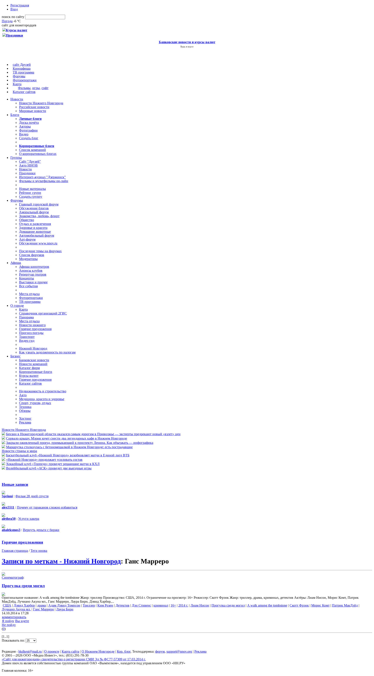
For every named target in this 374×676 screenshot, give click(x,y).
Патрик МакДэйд (345, 605)
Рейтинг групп (30, 192)
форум (160, 651)
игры (36, 88)
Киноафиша (22, 68)
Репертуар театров (32, 274)
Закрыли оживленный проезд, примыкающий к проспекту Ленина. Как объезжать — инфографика (79, 443)
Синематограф (12, 577)
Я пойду (8, 621)
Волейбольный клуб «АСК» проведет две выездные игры (49, 468)
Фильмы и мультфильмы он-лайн (43, 181)
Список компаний (32, 150)
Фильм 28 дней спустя (31, 496)
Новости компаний (33, 364)
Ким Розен (105, 605)
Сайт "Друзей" (30, 161)
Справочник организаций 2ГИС (43, 313)
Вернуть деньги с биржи (41, 530)
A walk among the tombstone (267, 605)
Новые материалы (32, 189)
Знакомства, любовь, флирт (39, 216)
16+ (173, 605)
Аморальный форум (34, 212)
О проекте (51, 651)
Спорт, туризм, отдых (35, 403)
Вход (14, 9)
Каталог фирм (29, 368)
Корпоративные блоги (35, 372)
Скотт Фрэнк (299, 605)
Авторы (25, 126)
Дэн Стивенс (141, 605)
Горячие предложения (35, 329)
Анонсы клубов (30, 270)
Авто (23, 395)
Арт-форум (27, 239)
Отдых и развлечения (35, 224)
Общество (26, 220)
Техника (25, 407)
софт (45, 88)
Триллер (89, 605)
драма (41, 605)
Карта (17, 84)
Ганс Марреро (43, 609)
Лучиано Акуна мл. (16, 609)
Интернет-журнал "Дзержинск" (42, 177)
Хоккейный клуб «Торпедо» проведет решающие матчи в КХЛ (53, 464)
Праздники (27, 173)
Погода (7, 21)
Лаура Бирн (64, 609)
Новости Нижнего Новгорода (41, 103)
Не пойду (9, 625)
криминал (160, 605)
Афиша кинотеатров (34, 266)
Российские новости (34, 107)
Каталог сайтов (24, 92)
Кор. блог (124, 651)
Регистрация (19, 5)
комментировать (14, 617)
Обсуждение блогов (34, 208)
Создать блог (28, 138)
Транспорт (27, 337)
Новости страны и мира (19, 451)
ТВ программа (23, 72)
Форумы (19, 76)
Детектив (122, 605)
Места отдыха (29, 294)
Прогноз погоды (31, 333)
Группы (16, 157)
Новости (16, 99)
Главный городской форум (38, 204)
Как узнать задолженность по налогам (47, 352)
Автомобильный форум (36, 235)
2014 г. (183, 605)
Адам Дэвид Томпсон (64, 605)
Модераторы (28, 259)
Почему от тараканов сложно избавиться (47, 507)
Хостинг (25, 418)
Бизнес (15, 356)
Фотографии (28, 130)
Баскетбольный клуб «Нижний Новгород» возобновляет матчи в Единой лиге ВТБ (67, 455)
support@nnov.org (179, 651)
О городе (17, 305)
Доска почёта (29, 122)
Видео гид (26, 340)
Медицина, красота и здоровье (41, 399)
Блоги (14, 115)
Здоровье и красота (33, 228)
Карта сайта (70, 651)
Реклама (25, 422)
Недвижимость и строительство (42, 391)
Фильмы (24, 88)
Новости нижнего (32, 325)
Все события (28, 286)
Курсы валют (29, 375)
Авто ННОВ (28, 165)
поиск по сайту (13, 17)
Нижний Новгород (33, 348)
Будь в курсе (187, 46)
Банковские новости (34, 360)
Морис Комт (320, 605)
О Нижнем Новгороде (98, 651)
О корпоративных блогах (37, 154)
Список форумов (31, 255)
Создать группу (30, 196)
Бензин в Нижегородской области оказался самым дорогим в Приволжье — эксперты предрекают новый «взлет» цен (93, 434)
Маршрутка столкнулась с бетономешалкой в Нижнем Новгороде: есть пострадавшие (69, 447)
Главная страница (15, 550)
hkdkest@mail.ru (30, 651)
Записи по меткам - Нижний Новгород (61, 561)
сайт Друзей (22, 64)
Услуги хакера (28, 518)
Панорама (26, 317)
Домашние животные (35, 231)
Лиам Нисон (199, 605)
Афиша (15, 263)
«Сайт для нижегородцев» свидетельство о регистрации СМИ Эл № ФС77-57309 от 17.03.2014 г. (74, 659)
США (7, 605)
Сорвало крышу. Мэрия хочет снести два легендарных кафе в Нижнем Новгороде (66, 438)
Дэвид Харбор (24, 605)
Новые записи (15, 484)
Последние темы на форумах (40, 251)
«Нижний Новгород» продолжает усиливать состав (44, 459)
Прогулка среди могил (23, 585)
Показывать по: (14, 640)
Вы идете (22, 621)
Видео (23, 134)
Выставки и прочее (33, 282)
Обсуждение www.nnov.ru (38, 243)
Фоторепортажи (25, 80)
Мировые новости (32, 111)
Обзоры (25, 411)
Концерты (26, 278)
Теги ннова (39, 550)
